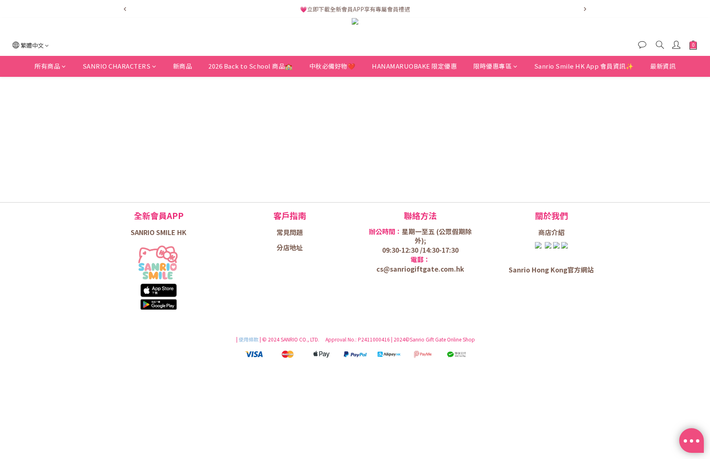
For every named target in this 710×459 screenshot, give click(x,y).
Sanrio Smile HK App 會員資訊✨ (584, 66)
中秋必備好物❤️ (332, 66)
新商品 (182, 66)
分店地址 (290, 247)
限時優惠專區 (492, 66)
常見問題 (290, 232)
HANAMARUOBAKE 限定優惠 (414, 66)
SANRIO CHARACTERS (117, 66)
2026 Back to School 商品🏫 (250, 66)
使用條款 (249, 339)
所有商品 (47, 66)
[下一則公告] (585, 9)
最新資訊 (662, 66)
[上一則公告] (125, 9)
